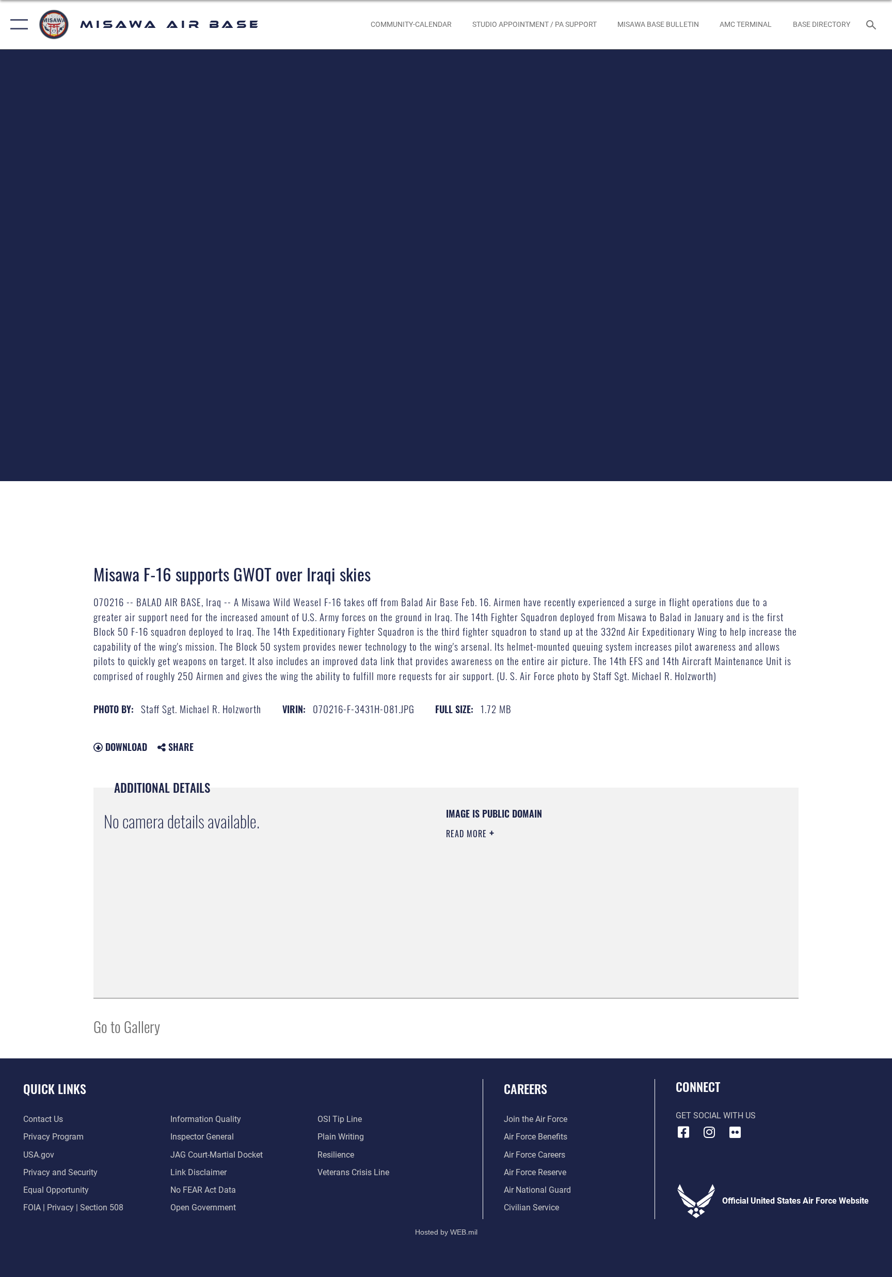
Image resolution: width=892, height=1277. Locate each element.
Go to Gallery (126, 1026)
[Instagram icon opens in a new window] (709, 1132)
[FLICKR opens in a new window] (735, 1132)
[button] (17, 24)
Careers (525, 1088)
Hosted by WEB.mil (446, 1232)
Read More (467, 833)
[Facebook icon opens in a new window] (683, 1132)
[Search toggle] (872, 24)
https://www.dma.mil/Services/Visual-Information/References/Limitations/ (567, 899)
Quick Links (54, 1088)
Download (125, 746)
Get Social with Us (716, 1115)
